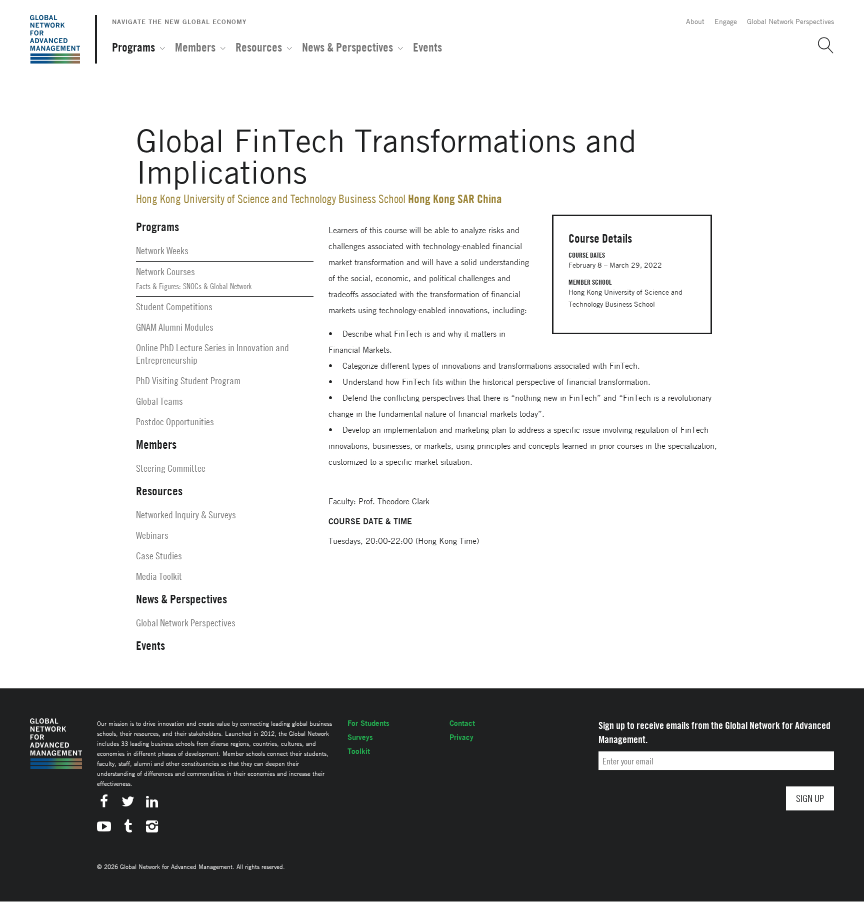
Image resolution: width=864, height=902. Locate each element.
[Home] (55, 39)
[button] (822, 46)
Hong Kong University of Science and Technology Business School (271, 199)
